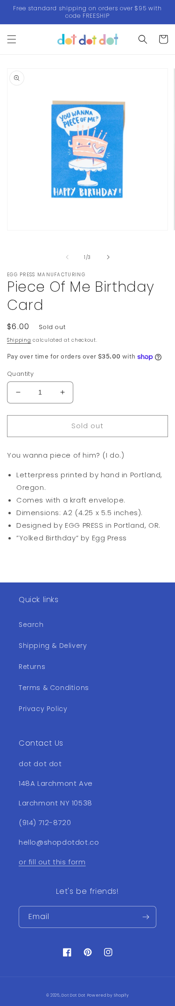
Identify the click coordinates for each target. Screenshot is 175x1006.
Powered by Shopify (108, 995)
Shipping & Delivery (53, 645)
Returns (32, 666)
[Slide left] (67, 257)
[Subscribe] (145, 917)
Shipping (19, 340)
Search (31, 624)
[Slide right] (108, 257)
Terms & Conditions (54, 687)
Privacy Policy (43, 708)
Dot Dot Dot (73, 995)
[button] (11, 39)
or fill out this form (52, 862)
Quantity (20, 373)
